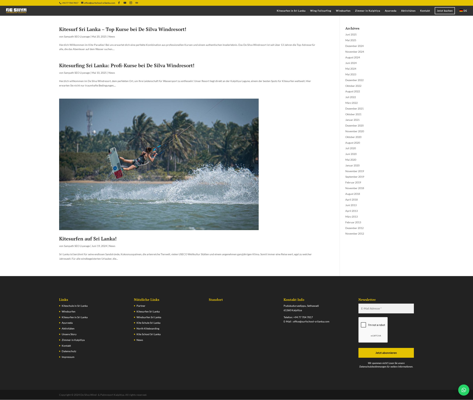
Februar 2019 (353, 182)
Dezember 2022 (354, 80)
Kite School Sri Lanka (149, 334)
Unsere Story (69, 334)
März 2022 (351, 102)
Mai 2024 (350, 68)
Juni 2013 (351, 205)
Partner (141, 305)
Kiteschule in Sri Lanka (75, 305)
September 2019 (354, 176)
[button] (463, 390)
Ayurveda (391, 10)
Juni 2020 (351, 153)
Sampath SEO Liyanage (77, 36)
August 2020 (352, 142)
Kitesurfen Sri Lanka (148, 311)
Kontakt (425, 10)
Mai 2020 (350, 159)
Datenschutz (69, 351)
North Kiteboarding (148, 328)
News (111, 36)
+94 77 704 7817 (303, 317)
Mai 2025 (350, 40)
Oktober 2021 (353, 114)
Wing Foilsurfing (320, 10)
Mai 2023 (350, 74)
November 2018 (354, 188)
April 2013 (351, 210)
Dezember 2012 (354, 228)
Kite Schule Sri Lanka (148, 322)
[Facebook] (119, 2)
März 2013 (351, 216)
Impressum (68, 356)
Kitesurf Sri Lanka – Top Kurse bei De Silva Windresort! (122, 29)
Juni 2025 (351, 34)
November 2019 (354, 171)
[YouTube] (125, 2)
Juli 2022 (350, 97)
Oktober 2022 (353, 85)
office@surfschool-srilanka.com (311, 321)
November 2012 (354, 233)
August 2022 (352, 91)
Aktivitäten (408, 10)
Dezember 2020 (354, 125)
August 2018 (352, 193)
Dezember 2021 (354, 108)
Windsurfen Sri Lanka (149, 317)
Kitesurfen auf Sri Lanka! (88, 238)
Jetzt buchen (445, 10)
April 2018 (351, 199)
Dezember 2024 (354, 45)
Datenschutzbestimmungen (372, 366)
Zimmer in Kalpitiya (367, 10)
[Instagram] (131, 2)
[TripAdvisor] (136, 2)
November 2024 (354, 51)
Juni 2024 (351, 62)
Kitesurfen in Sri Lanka (291, 10)
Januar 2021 (352, 119)
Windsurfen (343, 10)
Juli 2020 (350, 148)
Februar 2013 (353, 222)
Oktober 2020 (353, 137)
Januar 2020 (352, 165)
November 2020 (354, 131)
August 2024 (352, 57)
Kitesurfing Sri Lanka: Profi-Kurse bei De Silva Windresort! (126, 65)
